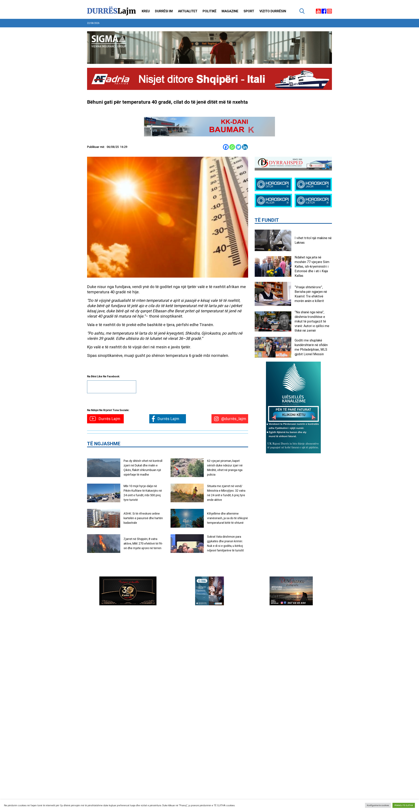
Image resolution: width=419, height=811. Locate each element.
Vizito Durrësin (272, 11)
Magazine (230, 11)
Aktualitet (187, 11)
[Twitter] (238, 147)
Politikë (209, 11)
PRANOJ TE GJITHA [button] (403, 805)
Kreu (146, 11)
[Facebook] (226, 147)
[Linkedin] (245, 147)
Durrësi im (164, 11)
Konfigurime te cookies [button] (378, 805)
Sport (249, 11)
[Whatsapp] (232, 147)
